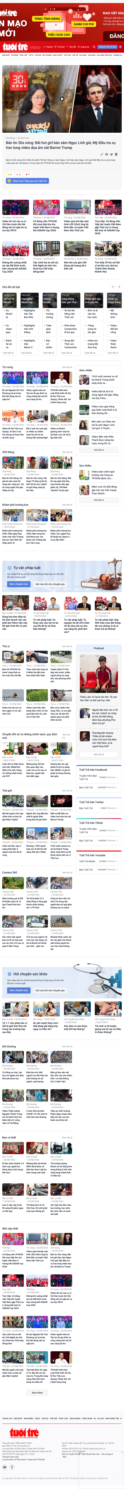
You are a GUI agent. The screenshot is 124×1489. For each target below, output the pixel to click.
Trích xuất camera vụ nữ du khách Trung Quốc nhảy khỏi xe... (105, 380)
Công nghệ (87, 1418)
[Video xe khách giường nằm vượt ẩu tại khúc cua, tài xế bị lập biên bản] (61, 416)
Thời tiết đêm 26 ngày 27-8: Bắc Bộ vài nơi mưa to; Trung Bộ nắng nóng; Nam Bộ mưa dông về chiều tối (37, 1376)
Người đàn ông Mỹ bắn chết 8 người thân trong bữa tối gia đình (37, 816)
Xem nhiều (85, 370)
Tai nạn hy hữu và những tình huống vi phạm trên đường (9, 300)
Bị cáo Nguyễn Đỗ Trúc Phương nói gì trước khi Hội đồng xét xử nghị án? (13, 395)
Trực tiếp (23, 55)
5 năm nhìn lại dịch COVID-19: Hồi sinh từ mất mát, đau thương (36, 1114)
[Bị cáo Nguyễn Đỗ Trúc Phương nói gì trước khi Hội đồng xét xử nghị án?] (13, 378)
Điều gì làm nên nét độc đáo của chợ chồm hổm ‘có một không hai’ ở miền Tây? (61, 1077)
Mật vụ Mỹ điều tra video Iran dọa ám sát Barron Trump (61, 816)
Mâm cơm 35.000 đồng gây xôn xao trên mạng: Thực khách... (104, 490)
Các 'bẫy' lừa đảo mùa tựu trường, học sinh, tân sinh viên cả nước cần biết (61, 1209)
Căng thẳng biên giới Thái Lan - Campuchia (69, 300)
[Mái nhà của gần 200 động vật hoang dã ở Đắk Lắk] (77, 248)
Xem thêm (37, 1392)
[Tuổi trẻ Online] (24, 1433)
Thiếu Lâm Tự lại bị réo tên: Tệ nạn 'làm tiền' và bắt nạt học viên (98, 698)
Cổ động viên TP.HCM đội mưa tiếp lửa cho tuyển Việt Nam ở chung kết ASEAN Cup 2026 (46, 226)
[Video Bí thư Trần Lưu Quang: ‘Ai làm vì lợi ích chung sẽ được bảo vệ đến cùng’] (13, 416)
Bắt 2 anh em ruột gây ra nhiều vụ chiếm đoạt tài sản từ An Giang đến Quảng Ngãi (37, 433)
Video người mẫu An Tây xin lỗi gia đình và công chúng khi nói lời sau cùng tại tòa (36, 395)
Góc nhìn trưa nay (104, 55)
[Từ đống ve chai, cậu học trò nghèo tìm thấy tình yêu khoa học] (13, 1057)
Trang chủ (7, 1418)
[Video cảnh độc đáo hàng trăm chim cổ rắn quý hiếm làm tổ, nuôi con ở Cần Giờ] (37, 695)
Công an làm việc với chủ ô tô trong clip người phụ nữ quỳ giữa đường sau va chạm (61, 903)
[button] (113, 287)
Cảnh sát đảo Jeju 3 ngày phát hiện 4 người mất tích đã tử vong (12, 850)
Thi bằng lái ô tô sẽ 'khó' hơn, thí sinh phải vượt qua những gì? (36, 1208)
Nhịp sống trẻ (112, 1418)
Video (37, 1418)
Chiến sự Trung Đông (114, 300)
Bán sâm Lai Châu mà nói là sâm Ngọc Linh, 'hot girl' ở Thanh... (103, 425)
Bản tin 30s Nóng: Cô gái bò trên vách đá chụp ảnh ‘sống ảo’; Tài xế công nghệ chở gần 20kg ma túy (13, 484)
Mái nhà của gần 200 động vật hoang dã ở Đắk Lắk (75, 265)
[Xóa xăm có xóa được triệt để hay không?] (77, 1009)
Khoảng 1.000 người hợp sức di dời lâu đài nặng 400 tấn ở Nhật (36, 849)
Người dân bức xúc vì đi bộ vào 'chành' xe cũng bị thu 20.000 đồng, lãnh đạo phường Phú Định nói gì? (105, 716)
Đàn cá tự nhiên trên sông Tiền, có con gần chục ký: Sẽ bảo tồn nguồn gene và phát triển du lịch (61, 714)
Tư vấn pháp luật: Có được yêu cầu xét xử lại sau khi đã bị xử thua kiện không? (45, 624)
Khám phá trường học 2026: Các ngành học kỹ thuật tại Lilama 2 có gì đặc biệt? (61, 535)
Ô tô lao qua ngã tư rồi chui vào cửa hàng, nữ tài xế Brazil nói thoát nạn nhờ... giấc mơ (36, 941)
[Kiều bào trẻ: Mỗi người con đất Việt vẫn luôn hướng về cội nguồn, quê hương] (37, 1057)
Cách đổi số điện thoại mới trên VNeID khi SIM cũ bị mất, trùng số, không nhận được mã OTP (13, 770)
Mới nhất (6, 55)
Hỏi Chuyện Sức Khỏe (74, 1019)
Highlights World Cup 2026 (27, 300)
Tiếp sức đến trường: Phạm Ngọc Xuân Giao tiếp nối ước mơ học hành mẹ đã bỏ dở (61, 1115)
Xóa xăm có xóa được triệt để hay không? (75, 1028)
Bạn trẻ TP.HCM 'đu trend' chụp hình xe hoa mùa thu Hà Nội (11, 672)
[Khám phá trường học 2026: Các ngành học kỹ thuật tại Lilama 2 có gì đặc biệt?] (61, 515)
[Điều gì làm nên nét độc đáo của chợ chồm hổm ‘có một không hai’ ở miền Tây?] (61, 1057)
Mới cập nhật (10, 1228)
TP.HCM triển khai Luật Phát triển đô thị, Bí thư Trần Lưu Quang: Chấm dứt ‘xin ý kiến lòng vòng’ (61, 396)
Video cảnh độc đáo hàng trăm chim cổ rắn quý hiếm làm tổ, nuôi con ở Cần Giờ (37, 712)
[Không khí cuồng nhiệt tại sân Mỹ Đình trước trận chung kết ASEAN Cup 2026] (15, 248)
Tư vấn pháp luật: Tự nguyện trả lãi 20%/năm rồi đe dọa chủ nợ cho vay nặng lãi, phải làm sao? (77, 625)
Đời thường (47, 55)
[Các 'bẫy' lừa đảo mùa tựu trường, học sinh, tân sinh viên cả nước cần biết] (61, 1189)
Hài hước (83, 55)
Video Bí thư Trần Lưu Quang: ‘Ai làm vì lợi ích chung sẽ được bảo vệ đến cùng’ (13, 433)
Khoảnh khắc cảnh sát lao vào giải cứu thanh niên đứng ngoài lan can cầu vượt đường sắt (61, 943)
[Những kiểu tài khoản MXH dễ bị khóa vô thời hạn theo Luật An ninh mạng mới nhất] (37, 1148)
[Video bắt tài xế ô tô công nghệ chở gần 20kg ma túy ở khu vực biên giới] (84, 395)
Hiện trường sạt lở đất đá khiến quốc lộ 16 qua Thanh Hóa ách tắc (12, 903)
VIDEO (35, 48)
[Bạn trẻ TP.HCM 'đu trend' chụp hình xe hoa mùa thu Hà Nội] (13, 657)
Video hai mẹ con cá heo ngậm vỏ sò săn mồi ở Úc (11, 711)
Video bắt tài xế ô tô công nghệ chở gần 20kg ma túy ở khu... (105, 395)
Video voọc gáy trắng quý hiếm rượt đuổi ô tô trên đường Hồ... (104, 410)
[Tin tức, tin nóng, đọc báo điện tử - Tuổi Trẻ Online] (15, 46)
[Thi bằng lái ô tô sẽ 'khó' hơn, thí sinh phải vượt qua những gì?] (37, 1189)
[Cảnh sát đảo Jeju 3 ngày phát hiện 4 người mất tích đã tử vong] (13, 833)
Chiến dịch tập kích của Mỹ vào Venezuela (93, 300)
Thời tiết (30, 1366)
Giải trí (75, 55)
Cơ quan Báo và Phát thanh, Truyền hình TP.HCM (23, 1460)
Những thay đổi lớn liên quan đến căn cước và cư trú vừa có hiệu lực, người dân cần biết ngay (36, 770)
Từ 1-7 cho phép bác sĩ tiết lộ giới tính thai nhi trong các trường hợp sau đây (14, 1028)
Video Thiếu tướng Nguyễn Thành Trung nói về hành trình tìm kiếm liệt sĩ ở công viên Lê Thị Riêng (12, 1117)
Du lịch (100, 1418)
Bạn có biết (57, 55)
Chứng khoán (47, 300)
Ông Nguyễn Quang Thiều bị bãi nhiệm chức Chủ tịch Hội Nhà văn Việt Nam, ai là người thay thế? (104, 739)
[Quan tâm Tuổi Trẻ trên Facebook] (12, 1467)
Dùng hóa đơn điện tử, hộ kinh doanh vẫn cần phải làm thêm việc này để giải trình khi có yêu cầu (14, 622)
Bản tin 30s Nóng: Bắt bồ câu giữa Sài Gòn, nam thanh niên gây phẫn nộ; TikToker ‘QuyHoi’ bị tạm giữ (61, 484)
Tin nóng (14, 55)
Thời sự (44, 1418)
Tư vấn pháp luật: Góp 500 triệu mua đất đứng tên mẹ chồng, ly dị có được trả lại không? (108, 624)
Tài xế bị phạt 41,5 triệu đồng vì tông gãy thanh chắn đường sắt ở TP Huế (36, 903)
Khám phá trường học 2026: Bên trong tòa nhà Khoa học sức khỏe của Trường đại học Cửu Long (36, 537)
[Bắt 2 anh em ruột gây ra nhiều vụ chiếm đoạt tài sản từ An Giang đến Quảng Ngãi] (37, 416)
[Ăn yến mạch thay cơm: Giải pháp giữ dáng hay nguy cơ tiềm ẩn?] (46, 1009)
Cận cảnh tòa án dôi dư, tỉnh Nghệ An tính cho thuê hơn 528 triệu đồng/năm (46, 267)
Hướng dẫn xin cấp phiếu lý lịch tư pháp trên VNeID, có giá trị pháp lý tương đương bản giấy (60, 770)
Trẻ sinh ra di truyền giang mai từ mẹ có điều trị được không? (108, 1029)
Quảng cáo (85, 47)
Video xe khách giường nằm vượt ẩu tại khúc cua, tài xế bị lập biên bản (60, 433)
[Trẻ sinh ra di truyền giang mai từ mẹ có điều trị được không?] (108, 1009)
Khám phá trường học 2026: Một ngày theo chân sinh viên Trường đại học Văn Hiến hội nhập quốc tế (12, 537)
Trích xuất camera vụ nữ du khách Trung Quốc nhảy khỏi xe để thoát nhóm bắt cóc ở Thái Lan (61, 852)
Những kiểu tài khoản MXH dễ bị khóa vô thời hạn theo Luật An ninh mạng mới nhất (36, 1168)
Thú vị (30, 55)
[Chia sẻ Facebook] (106, 154)
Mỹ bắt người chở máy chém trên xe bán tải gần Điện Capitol (12, 816)
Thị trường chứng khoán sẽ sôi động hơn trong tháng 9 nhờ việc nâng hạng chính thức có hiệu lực (61, 1169)
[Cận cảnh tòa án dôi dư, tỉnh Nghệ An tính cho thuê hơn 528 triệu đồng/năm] (46, 248)
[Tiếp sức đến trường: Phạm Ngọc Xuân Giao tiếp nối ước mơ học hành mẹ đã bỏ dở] (61, 1095)
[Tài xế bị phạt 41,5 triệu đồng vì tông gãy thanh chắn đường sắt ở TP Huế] (37, 883)
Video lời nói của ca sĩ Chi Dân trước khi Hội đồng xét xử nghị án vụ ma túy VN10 (14, 226)
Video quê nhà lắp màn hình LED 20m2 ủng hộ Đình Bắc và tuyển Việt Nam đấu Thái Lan (76, 226)
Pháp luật (63, 1418)
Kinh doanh (75, 1418)
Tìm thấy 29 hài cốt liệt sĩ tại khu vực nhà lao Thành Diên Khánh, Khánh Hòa (107, 267)
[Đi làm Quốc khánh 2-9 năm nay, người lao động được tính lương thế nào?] (13, 1148)
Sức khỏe (37, 1019)
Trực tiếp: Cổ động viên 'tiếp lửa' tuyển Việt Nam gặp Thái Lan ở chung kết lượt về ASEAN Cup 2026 (108, 227)
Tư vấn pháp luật (41, 613)
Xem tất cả (8, 353)
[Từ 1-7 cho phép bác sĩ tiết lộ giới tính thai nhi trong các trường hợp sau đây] (15, 1009)
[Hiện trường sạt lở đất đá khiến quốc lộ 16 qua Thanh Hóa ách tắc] (13, 883)
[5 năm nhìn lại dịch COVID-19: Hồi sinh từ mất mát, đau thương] (37, 1095)
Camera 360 (118, 55)
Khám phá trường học (15, 504)
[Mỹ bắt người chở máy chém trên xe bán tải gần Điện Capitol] (13, 801)
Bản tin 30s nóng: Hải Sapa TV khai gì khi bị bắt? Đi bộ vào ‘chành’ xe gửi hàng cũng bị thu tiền (36, 484)
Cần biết (72, 47)
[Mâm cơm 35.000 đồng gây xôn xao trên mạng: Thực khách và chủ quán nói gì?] (84, 490)
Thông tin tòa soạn (10, 1457)
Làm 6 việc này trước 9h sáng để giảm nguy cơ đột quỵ (12, 1208)
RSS (64, 1457)
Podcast (49, 47)
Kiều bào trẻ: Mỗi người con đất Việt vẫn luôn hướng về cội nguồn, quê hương (37, 1077)
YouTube (61, 47)
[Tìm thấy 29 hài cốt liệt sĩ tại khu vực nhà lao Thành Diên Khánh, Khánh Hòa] (108, 248)
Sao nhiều (85, 465)
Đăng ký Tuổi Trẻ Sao (107, 47)
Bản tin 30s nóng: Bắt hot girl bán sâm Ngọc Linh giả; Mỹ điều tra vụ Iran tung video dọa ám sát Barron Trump (61, 145)
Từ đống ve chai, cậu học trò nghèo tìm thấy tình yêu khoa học (13, 1075)
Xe (95, 1418)
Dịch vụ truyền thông (71, 1454)
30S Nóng (91, 55)
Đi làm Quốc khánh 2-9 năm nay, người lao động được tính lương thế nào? (13, 1168)
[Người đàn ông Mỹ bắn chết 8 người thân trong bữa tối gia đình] (37, 801)
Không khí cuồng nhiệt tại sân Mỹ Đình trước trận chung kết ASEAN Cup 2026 (14, 267)
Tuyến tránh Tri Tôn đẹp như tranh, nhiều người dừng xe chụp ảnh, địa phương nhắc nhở (61, 675)
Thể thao (67, 55)
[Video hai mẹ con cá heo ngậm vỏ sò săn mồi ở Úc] (13, 695)
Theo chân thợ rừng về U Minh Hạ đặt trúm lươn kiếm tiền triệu (37, 672)
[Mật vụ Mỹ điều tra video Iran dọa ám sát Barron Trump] (61, 801)
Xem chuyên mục (19, 584)
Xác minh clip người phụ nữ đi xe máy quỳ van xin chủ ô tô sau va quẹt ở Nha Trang (13, 941)
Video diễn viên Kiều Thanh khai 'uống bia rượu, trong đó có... (103, 440)
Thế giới (38, 55)
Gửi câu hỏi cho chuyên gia (50, 584)
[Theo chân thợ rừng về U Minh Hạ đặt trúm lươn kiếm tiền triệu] (37, 657)
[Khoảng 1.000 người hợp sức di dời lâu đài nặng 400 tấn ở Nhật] (37, 833)
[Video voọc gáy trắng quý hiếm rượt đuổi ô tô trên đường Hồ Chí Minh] (84, 410)
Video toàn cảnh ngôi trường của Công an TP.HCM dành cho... (103, 475)
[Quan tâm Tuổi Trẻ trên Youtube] (4, 1467)
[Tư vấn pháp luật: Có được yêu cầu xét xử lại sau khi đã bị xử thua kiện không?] (46, 602)
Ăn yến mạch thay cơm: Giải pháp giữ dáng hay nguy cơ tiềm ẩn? (45, 1026)
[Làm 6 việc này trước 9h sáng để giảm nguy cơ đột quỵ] (13, 1189)
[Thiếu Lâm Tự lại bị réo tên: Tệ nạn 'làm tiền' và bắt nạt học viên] (99, 674)
